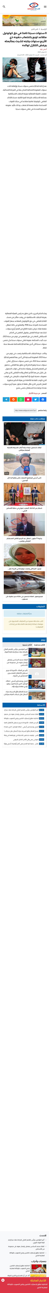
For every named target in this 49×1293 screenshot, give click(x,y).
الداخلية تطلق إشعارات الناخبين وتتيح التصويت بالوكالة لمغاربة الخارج (20, 1268)
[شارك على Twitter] (36, 399)
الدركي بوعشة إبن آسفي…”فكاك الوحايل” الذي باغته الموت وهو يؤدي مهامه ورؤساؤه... (17, 683)
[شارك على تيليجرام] (6, 399)
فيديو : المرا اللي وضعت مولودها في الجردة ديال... (24, 569)
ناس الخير (34, 29)
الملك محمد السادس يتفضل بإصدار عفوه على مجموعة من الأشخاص (17, 662)
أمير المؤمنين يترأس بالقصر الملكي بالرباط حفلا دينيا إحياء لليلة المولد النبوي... (16, 652)
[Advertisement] (25, 211)
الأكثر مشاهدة (39, 645)
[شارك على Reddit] (13, 399)
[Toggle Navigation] (46, 6)
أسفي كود (43, 49)
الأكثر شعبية (27, 645)
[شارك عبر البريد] (28, 399)
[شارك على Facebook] (43, 399)
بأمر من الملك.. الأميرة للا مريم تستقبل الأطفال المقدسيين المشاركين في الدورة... (17, 673)
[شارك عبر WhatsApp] (21, 399)
